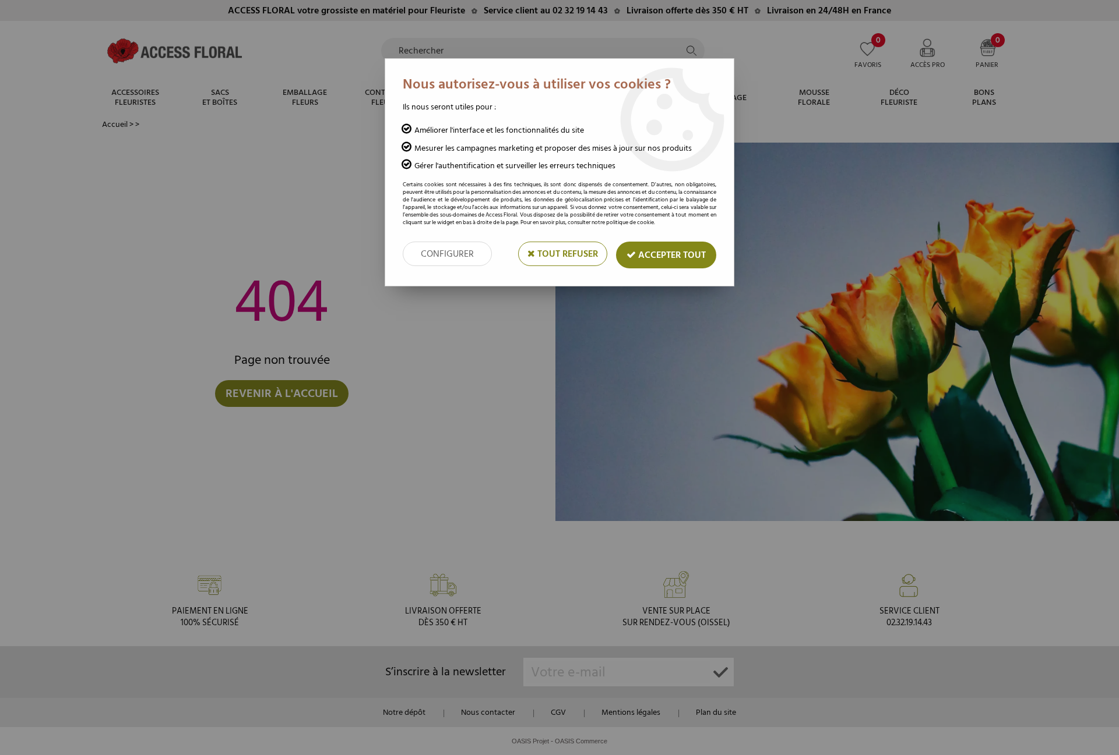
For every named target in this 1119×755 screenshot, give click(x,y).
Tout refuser (566, 253)
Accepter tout (671, 255)
